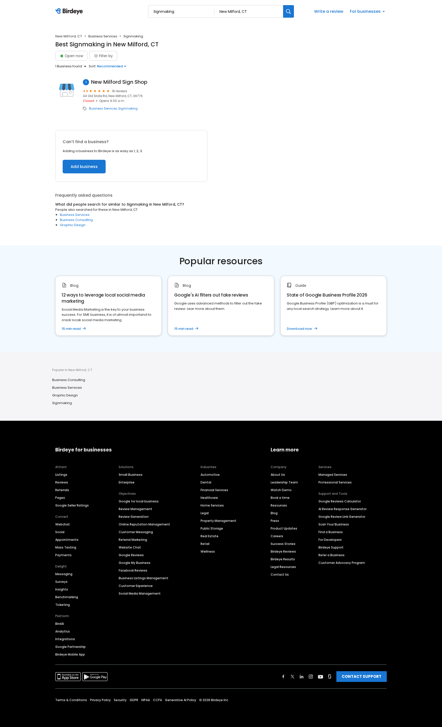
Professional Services (335, 482)
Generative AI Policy (180, 700)
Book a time (280, 498)
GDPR (134, 700)
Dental (206, 482)
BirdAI (59, 623)
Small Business (130, 474)
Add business (84, 166)
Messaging (63, 574)
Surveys (61, 582)
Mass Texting (65, 547)
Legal (205, 513)
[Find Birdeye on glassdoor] (329, 676)
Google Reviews (131, 555)
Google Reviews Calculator (339, 501)
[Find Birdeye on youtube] (320, 676)
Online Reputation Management (144, 524)
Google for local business (139, 501)
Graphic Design (72, 225)
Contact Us (280, 574)
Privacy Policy (100, 700)
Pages (60, 498)
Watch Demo (281, 490)
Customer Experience (136, 586)
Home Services (212, 505)
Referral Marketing (133, 540)
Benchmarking (66, 597)
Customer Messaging (136, 532)
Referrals (62, 490)
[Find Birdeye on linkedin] (302, 676)
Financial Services (214, 490)
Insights (61, 589)
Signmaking (128, 109)
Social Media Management (140, 593)
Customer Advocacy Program (341, 563)
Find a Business (330, 532)
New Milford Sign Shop (119, 82)
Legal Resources (283, 567)
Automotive (210, 474)
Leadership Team (284, 482)
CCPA (157, 700)
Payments (63, 555)
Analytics (62, 631)
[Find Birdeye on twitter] (292, 676)
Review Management (135, 509)
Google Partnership (70, 647)
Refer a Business (331, 555)
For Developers (330, 540)
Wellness (208, 551)
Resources (279, 505)
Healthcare (209, 498)
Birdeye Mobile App (70, 654)
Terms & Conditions (71, 700)
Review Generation (134, 516)
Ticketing (62, 605)
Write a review (328, 11)
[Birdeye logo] (70, 11)
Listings (61, 474)
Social (59, 532)
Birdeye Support (331, 547)
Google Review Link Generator (341, 516)
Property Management (218, 521)
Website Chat (130, 547)
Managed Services (332, 474)
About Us (278, 474)
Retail (205, 544)
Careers (277, 536)
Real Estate (209, 536)
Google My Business (134, 563)
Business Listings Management (143, 578)
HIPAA (145, 700)
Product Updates (284, 528)
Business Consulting (76, 219)
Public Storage (212, 528)
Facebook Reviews (133, 570)
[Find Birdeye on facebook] (283, 676)
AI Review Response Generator (342, 509)
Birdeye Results (283, 559)
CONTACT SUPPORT (361, 676)
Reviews (61, 482)
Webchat (62, 524)
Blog (274, 513)
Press (275, 521)
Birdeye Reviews (283, 551)
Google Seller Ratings (72, 505)
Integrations (65, 639)
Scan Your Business (333, 524)
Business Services (102, 36)
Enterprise (127, 482)
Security (120, 700)
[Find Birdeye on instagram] (311, 676)
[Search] (288, 11)
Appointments (67, 540)
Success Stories (283, 544)
